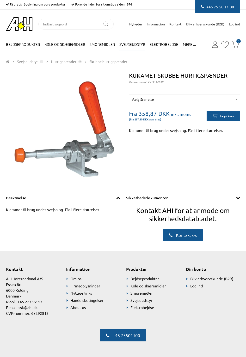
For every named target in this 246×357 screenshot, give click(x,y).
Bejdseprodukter (23, 44)
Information (156, 24)
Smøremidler (102, 44)
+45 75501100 (126, 335)
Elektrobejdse (164, 44)
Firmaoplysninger (85, 285)
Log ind (196, 285)
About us (78, 307)
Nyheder (135, 24)
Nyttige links (81, 293)
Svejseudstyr (132, 44)
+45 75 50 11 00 (220, 6)
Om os (75, 278)
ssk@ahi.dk (27, 307)
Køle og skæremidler (64, 44)
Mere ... (189, 44)
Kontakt (175, 24)
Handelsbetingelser (87, 300)
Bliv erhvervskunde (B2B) (205, 24)
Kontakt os (186, 235)
